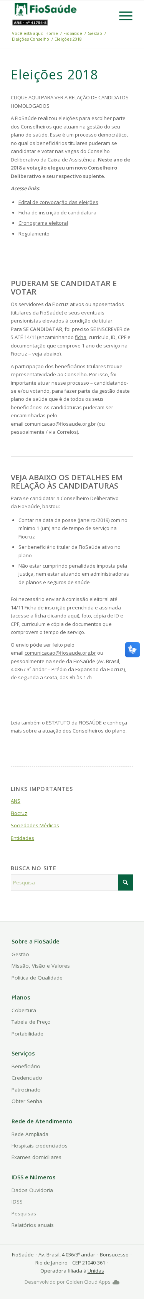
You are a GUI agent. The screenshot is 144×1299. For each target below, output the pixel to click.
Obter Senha (27, 1101)
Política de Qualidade (37, 977)
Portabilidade (27, 1033)
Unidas (96, 1270)
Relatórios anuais (33, 1225)
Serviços (23, 1053)
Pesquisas (24, 1213)
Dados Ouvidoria (32, 1190)
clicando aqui (62, 615)
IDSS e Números (34, 1177)
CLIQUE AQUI (25, 97)
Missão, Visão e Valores (41, 965)
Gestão (20, 954)
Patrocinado (26, 1089)
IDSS (17, 1201)
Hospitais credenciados (40, 1145)
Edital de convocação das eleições (58, 202)
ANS (15, 800)
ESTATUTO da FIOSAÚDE (74, 722)
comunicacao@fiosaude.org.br (60, 652)
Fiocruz (19, 813)
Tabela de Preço (31, 1021)
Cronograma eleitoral (43, 222)
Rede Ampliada (30, 1134)
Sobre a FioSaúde (36, 941)
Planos (21, 997)
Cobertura (24, 1010)
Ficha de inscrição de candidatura (57, 212)
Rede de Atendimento (42, 1121)
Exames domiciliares (36, 1157)
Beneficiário (26, 1066)
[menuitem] (121, 15)
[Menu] (121, 15)
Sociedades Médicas (35, 825)
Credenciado (27, 1077)
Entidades (22, 838)
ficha (80, 337)
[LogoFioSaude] (45, 8)
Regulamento (34, 233)
